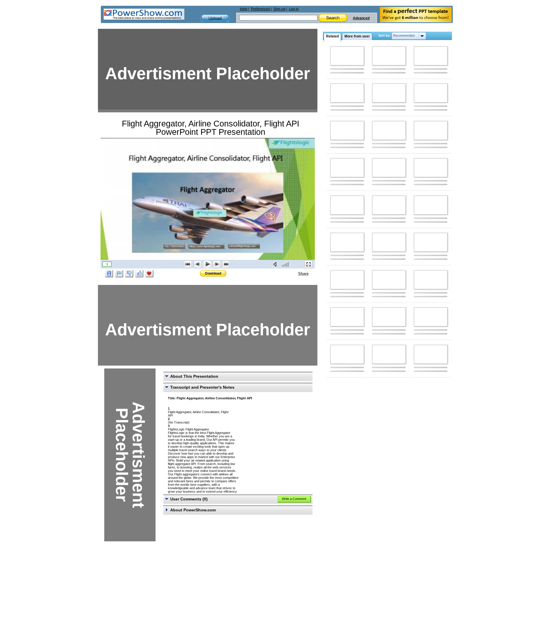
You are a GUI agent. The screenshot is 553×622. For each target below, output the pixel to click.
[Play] (207, 264)
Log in (294, 9)
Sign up (279, 9)
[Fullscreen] (308, 264)
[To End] (226, 264)
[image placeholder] (347, 55)
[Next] (216, 264)
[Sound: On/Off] (276, 264)
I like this (139, 273)
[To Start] (188, 264)
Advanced (361, 18)
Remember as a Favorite (149, 273)
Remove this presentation (109, 273)
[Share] (295, 273)
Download (213, 273)
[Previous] (197, 264)
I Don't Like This (129, 273)
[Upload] (215, 18)
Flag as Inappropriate (119, 273)
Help (243, 9)
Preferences (260, 9)
